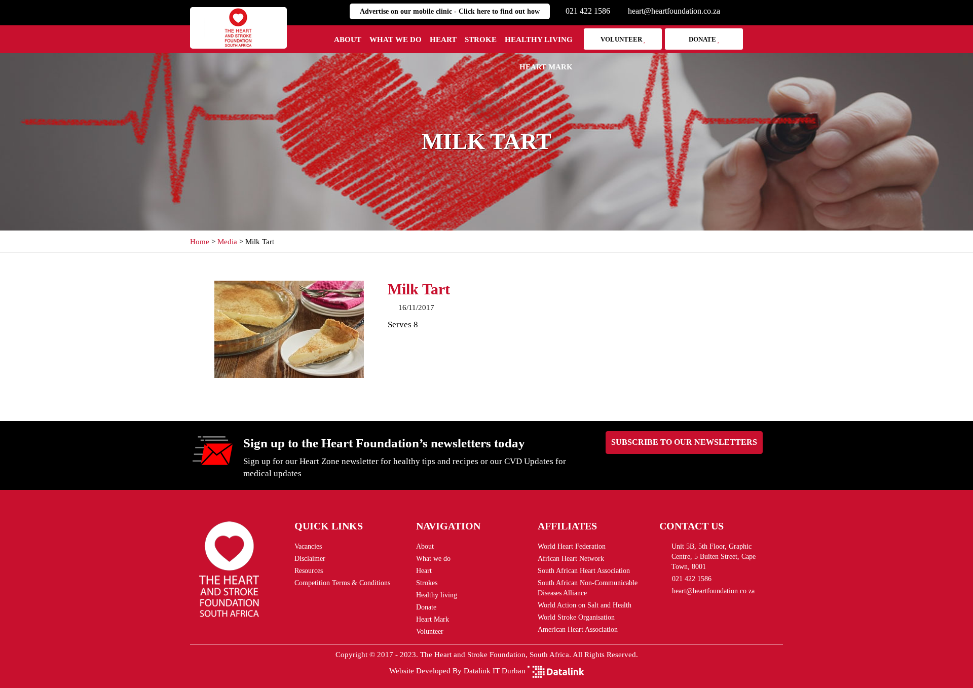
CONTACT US (691, 525)
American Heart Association (578, 629)
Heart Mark (546, 67)
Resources (308, 571)
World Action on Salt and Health (584, 605)
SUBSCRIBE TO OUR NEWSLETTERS (684, 442)
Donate (703, 39)
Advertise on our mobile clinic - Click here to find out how (450, 11)
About (347, 39)
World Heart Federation (572, 546)
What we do (395, 39)
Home (199, 242)
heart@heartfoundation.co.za (674, 11)
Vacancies (308, 546)
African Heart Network (571, 558)
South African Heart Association (584, 571)
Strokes (426, 583)
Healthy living (539, 39)
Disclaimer (309, 558)
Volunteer (622, 39)
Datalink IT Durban (495, 671)
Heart (443, 39)
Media (227, 242)
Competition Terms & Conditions (342, 583)
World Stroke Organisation (576, 617)
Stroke (481, 39)
